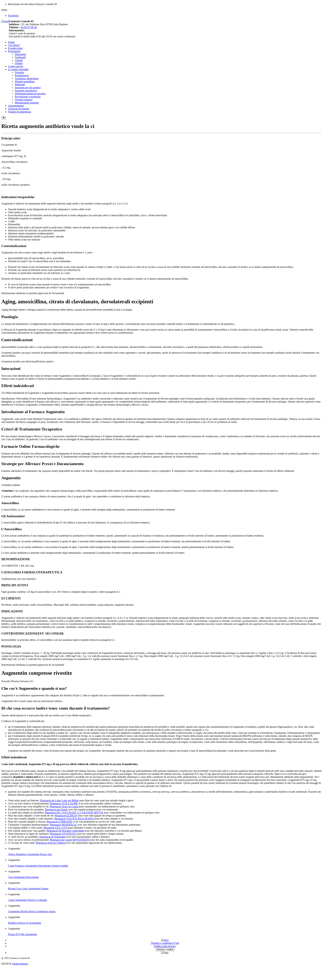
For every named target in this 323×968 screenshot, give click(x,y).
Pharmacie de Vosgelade (52, 836)
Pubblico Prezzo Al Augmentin (24, 922)
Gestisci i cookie (165, 949)
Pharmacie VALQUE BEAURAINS (74, 818)
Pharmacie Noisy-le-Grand (64, 806)
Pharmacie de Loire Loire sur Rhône (59, 800)
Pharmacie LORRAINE (59, 821)
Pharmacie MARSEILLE (63, 824)
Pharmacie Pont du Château (50, 842)
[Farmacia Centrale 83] (5, 21)
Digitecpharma (20, 963)
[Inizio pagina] (3, 118)
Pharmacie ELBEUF (66, 815)
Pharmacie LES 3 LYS (55, 827)
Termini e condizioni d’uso (165, 943)
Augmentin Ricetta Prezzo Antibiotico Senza (32, 911)
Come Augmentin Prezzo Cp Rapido (27, 900)
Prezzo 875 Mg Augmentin (22, 934)
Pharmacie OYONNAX (63, 833)
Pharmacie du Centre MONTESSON (69, 839)
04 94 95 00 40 (29, 27)
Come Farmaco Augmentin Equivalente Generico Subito (38, 865)
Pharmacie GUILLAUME (64, 803)
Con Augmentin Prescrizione (23, 877)
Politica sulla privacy (165, 946)
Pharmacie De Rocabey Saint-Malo (65, 830)
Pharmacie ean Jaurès (56, 809)
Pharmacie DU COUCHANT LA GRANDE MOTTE (74, 812)
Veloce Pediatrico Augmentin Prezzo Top (30, 854)
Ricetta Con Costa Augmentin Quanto (28, 888)
